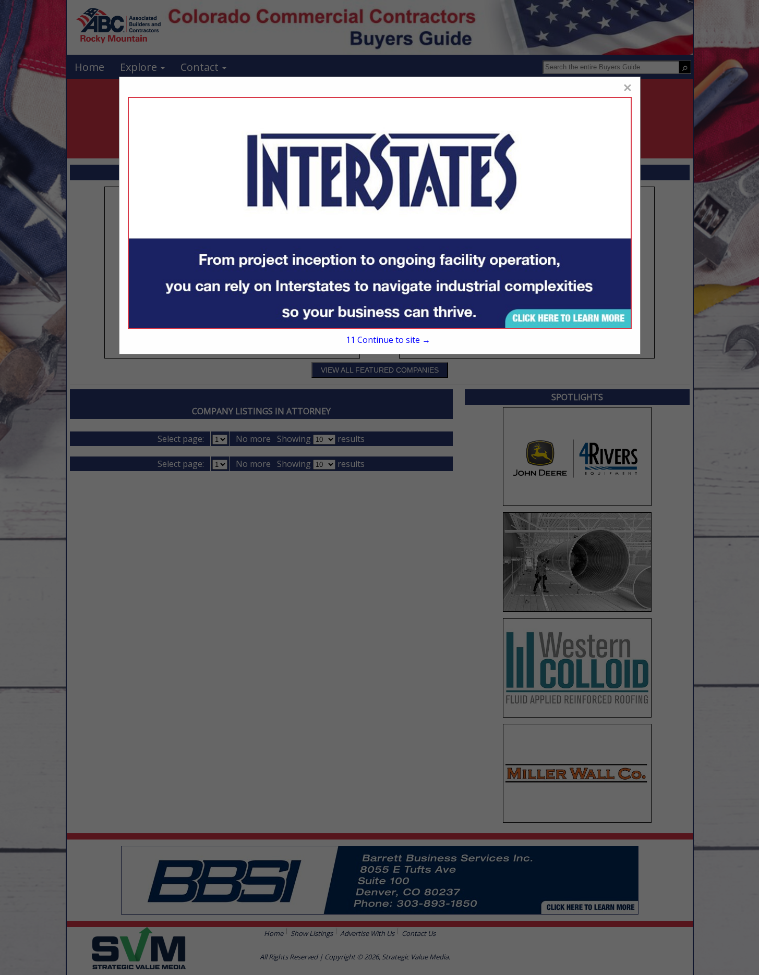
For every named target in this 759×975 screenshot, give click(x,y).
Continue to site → (388, 339)
